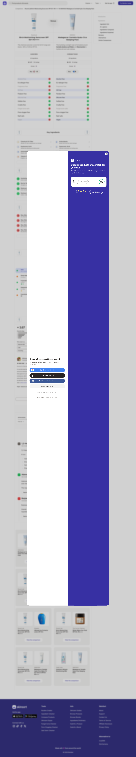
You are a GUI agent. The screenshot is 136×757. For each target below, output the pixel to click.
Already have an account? (47, 392)
